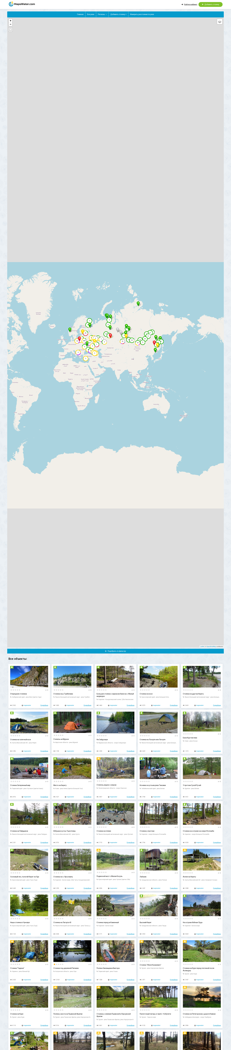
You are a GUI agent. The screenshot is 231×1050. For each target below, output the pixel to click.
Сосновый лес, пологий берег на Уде (24, 877)
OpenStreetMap (211, 646)
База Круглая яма (190, 738)
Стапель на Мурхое (61, 739)
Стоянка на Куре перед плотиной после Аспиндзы (198, 969)
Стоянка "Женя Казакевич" (150, 965)
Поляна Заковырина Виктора (108, 968)
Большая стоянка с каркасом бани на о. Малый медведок (115, 695)
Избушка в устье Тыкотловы (64, 831)
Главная (80, 14)
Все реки (90, 14)
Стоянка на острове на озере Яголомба (198, 831)
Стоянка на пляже (104, 831)
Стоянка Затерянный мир (20, 785)
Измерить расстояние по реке (142, 14)
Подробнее (44, 705)
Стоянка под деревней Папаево (66, 968)
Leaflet (202, 646)
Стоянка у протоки (147, 831)
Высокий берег (145, 922)
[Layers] (219, 21)
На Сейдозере (102, 740)
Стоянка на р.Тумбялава (63, 694)
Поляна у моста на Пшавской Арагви (67, 1014)
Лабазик (143, 877)
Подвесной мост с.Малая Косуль (109, 876)
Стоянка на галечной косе (20, 740)
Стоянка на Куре (16, 1014)
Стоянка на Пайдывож (19, 831)
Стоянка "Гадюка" (17, 968)
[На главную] (22, 4)
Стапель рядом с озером (106, 785)
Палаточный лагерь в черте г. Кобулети (155, 1014)
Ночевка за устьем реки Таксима (153, 785)
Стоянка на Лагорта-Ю (62, 922)
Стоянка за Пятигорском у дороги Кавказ (199, 1014)
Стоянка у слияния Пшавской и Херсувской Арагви (114, 1015)
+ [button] (10, 20)
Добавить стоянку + (118, 14)
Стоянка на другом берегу (193, 694)
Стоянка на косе (146, 694)
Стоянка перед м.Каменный (108, 922)
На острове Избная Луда (192, 922)
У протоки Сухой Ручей (192, 785)
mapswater (27, 705)
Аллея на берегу (189, 877)
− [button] (10, 24)
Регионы (101, 14)
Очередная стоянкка (18, 694)
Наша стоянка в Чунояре (20, 922)
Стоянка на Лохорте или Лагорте (152, 740)
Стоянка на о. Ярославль (63, 877)
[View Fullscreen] (10, 29)
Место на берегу (60, 785)
